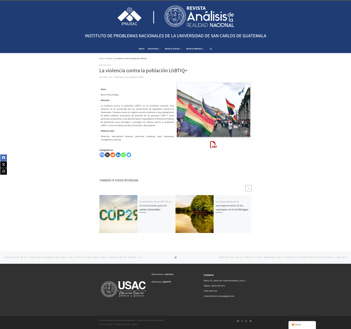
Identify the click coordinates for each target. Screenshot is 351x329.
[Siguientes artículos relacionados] (248, 188)
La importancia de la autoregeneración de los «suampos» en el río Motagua (232, 205)
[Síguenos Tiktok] (246, 321)
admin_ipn (107, 77)
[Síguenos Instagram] (242, 321)
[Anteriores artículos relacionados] (242, 188)
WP (111, 324)
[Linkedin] (118, 154)
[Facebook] (102, 154)
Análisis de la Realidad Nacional (121, 320)
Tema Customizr (132, 324)
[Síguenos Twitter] (250, 321)
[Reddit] (112, 154)
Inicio (101, 58)
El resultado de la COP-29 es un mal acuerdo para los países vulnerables (155, 205)
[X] (107, 154)
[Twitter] (128, 154)
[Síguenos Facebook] (238, 321)
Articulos (109, 58)
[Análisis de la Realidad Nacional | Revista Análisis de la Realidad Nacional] (175, 22)
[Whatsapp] (123, 154)
